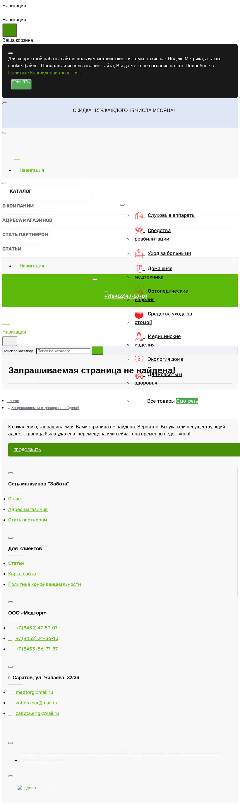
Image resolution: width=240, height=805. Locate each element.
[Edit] (10, 53)
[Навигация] (17, 325)
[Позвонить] (17, 156)
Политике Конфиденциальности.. (44, 72)
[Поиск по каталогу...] (9, 341)
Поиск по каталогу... (19, 351)
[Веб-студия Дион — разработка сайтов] (29, 788)
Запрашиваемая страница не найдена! (45, 408)
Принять (21, 82)
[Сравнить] (17, 145)
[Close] (7, 123)
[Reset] (9, 30)
